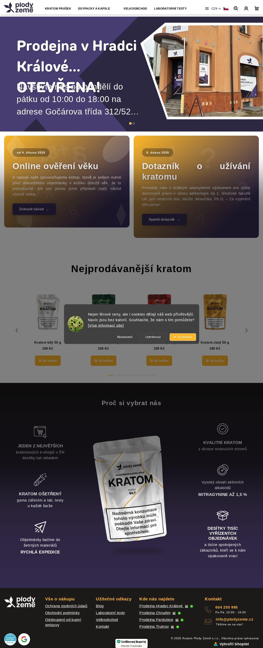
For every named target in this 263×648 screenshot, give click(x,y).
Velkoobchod (107, 620)
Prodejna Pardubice (156, 620)
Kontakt (102, 627)
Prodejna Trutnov (154, 627)
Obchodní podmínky (62, 613)
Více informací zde (106, 325)
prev (16, 330)
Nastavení (124, 336)
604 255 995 (226, 607)
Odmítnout (153, 337)
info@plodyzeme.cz (234, 619)
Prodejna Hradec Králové (161, 606)
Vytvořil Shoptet (234, 644)
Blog (100, 606)
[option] (131, 74)
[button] (13, 74)
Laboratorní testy (110, 613)
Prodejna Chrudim (154, 613)
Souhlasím (184, 337)
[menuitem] (58, 8)
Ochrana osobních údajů (66, 606)
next (246, 330)
